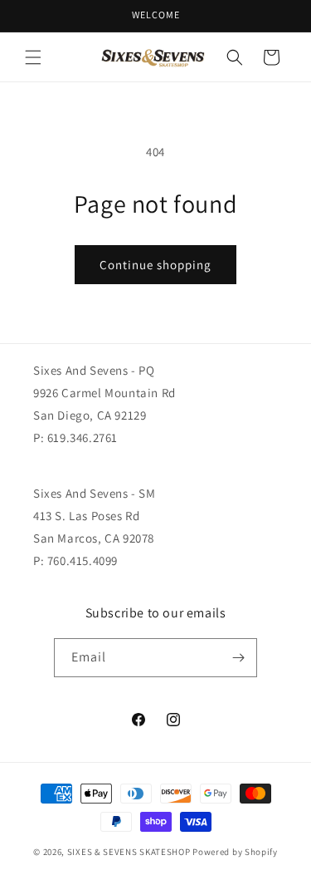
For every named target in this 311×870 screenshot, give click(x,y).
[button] (33, 57)
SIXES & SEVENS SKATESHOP (129, 852)
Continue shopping (155, 265)
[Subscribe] (238, 657)
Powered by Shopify (235, 852)
